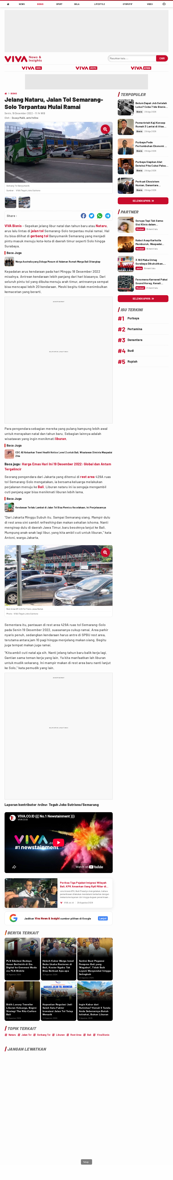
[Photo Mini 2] (24, 202)
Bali (41, 487)
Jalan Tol (26, 1034)
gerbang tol (39, 236)
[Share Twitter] (92, 216)
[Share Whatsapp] (100, 216)
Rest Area (75, 1034)
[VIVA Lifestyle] (86, 68)
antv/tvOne (32, 117)
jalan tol (37, 231)
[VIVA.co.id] (25, 58)
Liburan (60, 1034)
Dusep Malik (18, 117)
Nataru (101, 226)
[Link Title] (126, 107)
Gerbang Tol (43, 1034)
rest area (87, 477)
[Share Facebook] (83, 216)
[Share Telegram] (108, 216)
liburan (60, 439)
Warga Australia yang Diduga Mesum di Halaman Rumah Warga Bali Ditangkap (57, 261)
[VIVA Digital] (32, 68)
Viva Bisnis (103, 1034)
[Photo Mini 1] (11, 202)
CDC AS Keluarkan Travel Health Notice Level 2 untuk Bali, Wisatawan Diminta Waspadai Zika (63, 454)
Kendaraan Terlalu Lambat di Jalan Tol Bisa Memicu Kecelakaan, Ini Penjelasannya (60, 507)
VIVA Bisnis (13, 226)
